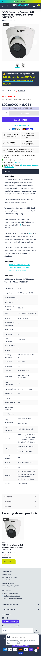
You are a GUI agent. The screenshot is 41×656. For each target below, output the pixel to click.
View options (9, 562)
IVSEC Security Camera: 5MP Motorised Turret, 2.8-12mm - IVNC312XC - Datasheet (19, 267)
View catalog (3, 6)
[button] (2, 1)
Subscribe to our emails (10, 626)
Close (20, 604)
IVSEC (10, 20)
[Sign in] (34, 6)
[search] (7, 5)
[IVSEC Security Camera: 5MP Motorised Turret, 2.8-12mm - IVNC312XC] (13, 528)
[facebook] (7, 618)
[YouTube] (3, 618)
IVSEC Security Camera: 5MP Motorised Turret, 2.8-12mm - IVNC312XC (12, 547)
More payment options (20, 125)
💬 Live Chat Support (21, 1)
